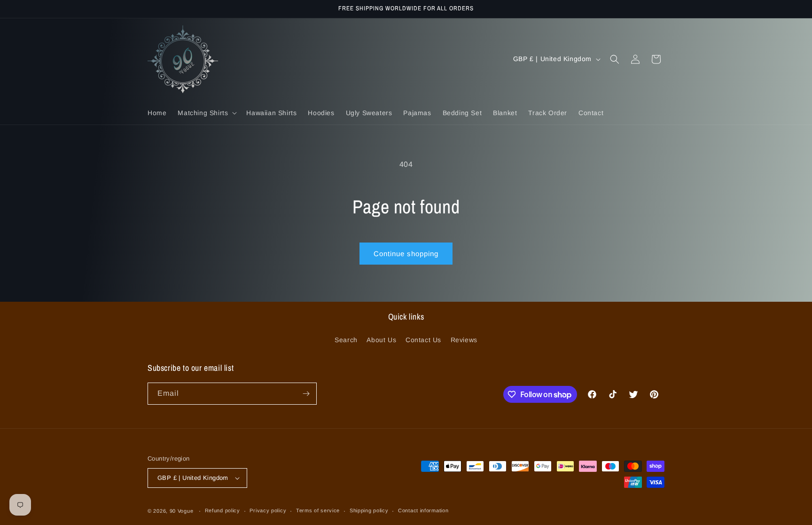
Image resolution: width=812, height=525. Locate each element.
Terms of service (318, 510)
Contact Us (423, 340)
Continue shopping (406, 254)
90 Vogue (182, 511)
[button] (206, 113)
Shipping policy (369, 510)
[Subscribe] (306, 394)
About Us (381, 340)
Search (346, 340)
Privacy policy (268, 510)
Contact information (423, 510)
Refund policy (222, 510)
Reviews (464, 340)
